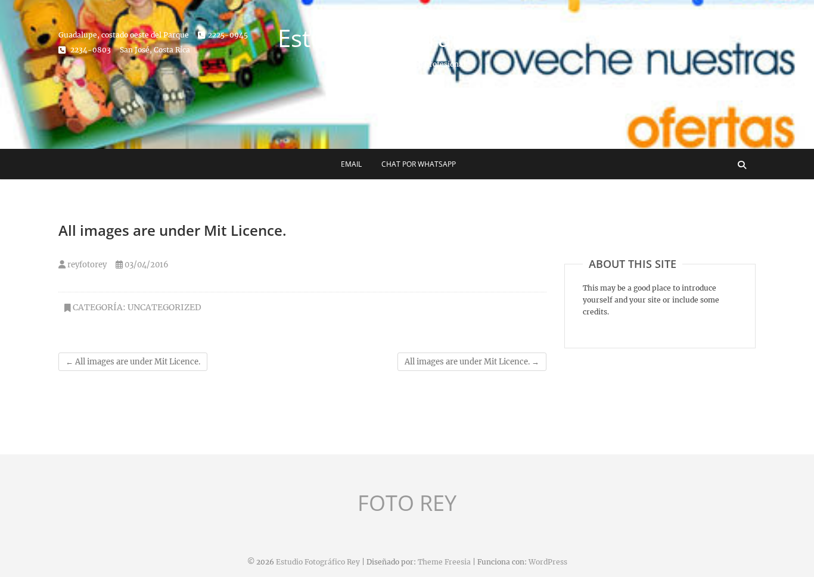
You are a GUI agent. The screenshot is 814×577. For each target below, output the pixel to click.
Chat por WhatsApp (418, 164)
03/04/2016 (146, 265)
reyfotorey (86, 265)
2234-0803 (90, 49)
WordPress (548, 561)
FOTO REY (407, 503)
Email (351, 164)
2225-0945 (228, 34)
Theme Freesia (444, 561)
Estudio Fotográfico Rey (407, 38)
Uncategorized (164, 307)
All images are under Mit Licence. (133, 362)
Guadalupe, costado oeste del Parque (123, 34)
